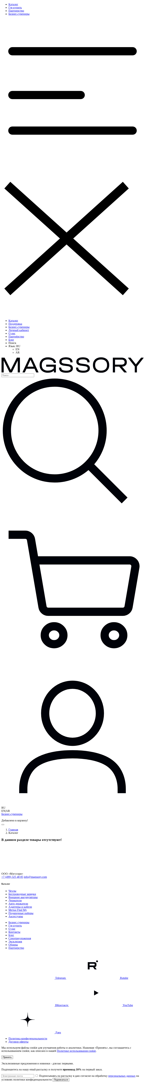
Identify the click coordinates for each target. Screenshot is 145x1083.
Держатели (15, 900)
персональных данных (121, 1075)
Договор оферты (18, 1041)
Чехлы (12, 890)
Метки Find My (17, 909)
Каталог (13, 4)
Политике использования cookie (76, 1050)
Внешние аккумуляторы (23, 897)
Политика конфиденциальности (27, 1038)
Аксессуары (15, 916)
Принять (7, 1057)
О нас (11, 333)
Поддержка (15, 323)
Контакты (14, 931)
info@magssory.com (35, 876)
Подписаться (61, 1079)
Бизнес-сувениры (19, 13)
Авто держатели (18, 903)
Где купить (15, 7)
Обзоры (13, 944)
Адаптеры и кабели (20, 906)
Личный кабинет (18, 330)
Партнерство (16, 10)
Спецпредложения (19, 938)
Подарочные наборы (20, 913)
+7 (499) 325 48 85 (12, 876)
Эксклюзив (15, 941)
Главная (13, 829)
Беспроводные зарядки (22, 894)
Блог (11, 339)
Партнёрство (16, 336)
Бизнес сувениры (18, 922)
